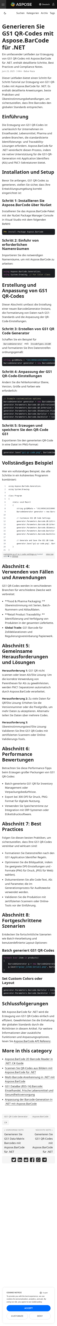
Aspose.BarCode (40, 1116)
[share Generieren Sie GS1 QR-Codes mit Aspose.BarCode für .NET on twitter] (14, 1160)
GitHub (15, 556)
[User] (53, 4)
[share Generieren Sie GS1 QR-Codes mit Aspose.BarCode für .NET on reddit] (26, 1160)
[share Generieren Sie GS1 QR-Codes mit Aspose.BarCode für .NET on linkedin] (20, 1160)
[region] (28, 518)
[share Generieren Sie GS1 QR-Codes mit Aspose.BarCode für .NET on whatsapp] (38, 1160)
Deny (40, 1316)
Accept (28, 1308)
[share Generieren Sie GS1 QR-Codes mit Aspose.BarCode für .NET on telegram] (44, 1160)
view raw (49, 554)
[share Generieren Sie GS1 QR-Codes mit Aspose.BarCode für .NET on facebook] (32, 1160)
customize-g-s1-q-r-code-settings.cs (20, 554)
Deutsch (46, 4)
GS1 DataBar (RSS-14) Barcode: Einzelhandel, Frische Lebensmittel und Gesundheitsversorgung (29, 1090)
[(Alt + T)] (5, 13)
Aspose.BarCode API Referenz (32, 1041)
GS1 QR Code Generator (16, 1116)
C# (5, 1122)
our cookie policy (35, 1302)
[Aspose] (21, 4)
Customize (17, 1316)
